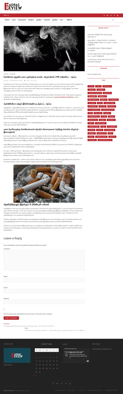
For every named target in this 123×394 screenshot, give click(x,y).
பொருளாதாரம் (22, 19)
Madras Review (8, 390)
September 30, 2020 (16, 80)
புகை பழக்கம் (33, 80)
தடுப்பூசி (111, 116)
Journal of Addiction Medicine (63, 97)
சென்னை (107, 113)
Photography (107, 86)
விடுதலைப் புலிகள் (101, 136)
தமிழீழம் (102, 120)
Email (6, 287)
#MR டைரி (6, 15)
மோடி (110, 133)
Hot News (12, 73)
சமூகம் (14, 19)
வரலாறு (91, 136)
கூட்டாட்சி (102, 106)
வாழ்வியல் (55, 19)
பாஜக (103, 126)
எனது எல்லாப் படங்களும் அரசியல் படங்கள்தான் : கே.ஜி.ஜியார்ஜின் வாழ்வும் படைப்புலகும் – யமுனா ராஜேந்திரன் (102, 42)
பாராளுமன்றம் (112, 126)
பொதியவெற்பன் (110, 130)
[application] (76, 355)
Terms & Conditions (60, 390)
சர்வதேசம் (31, 19)
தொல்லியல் (111, 120)
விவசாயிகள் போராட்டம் (105, 140)
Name (6, 276)
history (98, 86)
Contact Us (81, 390)
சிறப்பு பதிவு (98, 113)
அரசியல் (7, 19)
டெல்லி (104, 116)
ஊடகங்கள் (92, 103)
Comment (7, 249)
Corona (28, 80)
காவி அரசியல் (92, 106)
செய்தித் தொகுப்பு (93, 116)
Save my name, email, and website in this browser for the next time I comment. (28, 314)
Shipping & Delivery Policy (111, 390)
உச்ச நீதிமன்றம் (113, 99)
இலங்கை (103, 99)
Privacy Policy (71, 390)
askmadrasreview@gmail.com (103, 349)
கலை (61, 19)
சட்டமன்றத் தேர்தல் (94, 109)
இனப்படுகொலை (93, 99)
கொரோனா (112, 106)
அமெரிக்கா (101, 89)
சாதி (90, 113)
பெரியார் (100, 130)
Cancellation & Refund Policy (94, 390)
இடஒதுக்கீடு (92, 96)
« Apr (34, 375)
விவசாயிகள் (92, 140)
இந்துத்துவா (102, 96)
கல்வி (99, 103)
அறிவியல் (69, 19)
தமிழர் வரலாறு (93, 120)
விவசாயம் (112, 136)
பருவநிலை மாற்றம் (93, 126)
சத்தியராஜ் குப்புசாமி (108, 109)
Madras (7, 80)
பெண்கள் (91, 130)
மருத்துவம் (91, 133)
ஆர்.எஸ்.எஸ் (107, 93)
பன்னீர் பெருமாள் (100, 123)
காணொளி (47, 19)
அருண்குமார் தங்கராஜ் (95, 93)
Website (6, 298)
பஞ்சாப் (91, 123)
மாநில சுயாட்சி (101, 133)
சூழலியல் (39, 19)
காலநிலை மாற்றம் (109, 103)
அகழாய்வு (91, 89)
